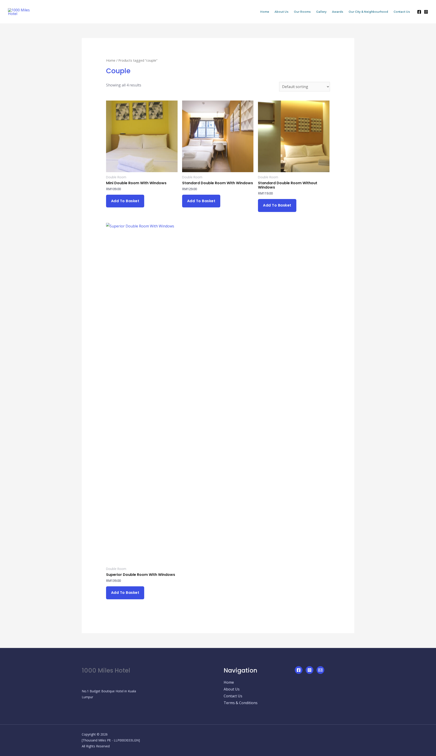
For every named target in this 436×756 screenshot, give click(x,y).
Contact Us (402, 11)
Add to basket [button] (125, 201)
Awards (337, 11)
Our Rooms (302, 11)
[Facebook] (419, 12)
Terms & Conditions (241, 702)
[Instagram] (426, 12)
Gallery (321, 11)
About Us (281, 11)
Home (264, 11)
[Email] (320, 670)
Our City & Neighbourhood (368, 11)
